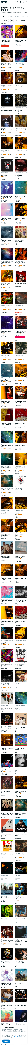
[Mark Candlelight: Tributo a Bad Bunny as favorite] (25, 344)
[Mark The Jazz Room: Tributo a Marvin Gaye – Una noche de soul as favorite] (12, 116)
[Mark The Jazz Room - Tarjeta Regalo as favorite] (25, 271)
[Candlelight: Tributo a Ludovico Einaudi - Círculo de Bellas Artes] (7, 370)
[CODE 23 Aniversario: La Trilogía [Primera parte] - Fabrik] (7, 100)
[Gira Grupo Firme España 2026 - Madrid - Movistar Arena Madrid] (21, 392)
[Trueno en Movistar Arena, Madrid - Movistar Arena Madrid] (21, 825)
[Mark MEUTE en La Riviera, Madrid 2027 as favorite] (25, 476)
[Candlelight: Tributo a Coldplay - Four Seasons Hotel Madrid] (7, 254)
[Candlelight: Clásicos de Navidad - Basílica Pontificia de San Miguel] (7, 298)
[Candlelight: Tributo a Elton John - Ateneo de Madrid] (7, 503)
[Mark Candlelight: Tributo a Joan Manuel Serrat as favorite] (25, 543)
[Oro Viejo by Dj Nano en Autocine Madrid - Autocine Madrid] (21, 78)
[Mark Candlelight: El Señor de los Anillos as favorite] (25, 294)
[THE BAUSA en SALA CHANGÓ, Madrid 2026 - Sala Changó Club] (21, 954)
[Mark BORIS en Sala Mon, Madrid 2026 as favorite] (12, 778)
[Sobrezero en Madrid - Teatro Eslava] (7, 1016)
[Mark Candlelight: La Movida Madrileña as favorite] (12, 651)
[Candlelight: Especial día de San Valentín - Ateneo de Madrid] (21, 782)
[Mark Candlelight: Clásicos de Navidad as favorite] (12, 271)
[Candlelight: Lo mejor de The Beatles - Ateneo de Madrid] (21, 254)
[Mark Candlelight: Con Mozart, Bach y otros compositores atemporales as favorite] (25, 116)
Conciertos (9, 16)
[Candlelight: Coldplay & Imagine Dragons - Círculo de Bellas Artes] (7, 459)
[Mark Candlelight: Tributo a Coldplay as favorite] (12, 249)
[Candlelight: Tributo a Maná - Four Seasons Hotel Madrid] (21, 437)
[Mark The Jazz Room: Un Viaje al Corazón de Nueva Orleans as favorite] (25, 318)
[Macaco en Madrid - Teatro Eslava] (21, 975)
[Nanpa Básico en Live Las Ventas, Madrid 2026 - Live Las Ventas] (21, 676)
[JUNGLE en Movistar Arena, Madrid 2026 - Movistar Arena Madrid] (7, 547)
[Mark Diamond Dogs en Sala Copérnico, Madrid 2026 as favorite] (25, 991)
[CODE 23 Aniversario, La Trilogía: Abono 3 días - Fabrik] (21, 592)
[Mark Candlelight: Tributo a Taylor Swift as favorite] (12, 205)
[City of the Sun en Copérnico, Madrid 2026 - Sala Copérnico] (7, 995)
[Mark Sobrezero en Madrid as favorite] (12, 1011)
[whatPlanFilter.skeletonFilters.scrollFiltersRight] (27, 16)
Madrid (2, 4)
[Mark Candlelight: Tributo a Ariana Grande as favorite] (12, 521)
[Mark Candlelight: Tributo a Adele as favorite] (12, 671)
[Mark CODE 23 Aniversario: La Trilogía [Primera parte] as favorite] (12, 96)
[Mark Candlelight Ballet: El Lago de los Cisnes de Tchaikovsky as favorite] (12, 51)
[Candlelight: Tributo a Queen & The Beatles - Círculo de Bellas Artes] (7, 415)
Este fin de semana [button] (21, 20)
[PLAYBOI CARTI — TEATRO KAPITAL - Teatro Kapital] (7, 165)
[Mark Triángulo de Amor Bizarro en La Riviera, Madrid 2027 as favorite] (12, 884)
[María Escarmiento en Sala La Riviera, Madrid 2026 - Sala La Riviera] (7, 805)
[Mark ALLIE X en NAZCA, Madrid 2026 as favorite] (25, 756)
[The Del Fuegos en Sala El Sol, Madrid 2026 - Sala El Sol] (7, 846)
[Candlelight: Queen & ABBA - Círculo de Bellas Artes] (21, 415)
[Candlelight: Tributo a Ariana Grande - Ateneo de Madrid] (7, 525)
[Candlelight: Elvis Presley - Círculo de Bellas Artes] (7, 612)
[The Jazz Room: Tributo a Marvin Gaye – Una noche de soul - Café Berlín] (7, 121)
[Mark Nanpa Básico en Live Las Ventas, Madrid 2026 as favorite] (25, 671)
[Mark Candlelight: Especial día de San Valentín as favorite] (25, 778)
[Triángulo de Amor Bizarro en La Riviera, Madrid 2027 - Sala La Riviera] (7, 889)
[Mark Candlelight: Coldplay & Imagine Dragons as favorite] (12, 454)
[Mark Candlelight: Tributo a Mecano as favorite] (12, 565)
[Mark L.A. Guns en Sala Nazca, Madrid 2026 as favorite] (12, 949)
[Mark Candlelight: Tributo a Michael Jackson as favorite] (25, 96)
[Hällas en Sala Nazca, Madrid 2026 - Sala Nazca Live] (7, 825)
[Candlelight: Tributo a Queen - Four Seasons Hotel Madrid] (21, 209)
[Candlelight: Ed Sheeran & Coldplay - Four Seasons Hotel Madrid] (7, 633)
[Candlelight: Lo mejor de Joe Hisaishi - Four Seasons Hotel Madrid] (21, 143)
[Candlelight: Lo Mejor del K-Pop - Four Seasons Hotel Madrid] (7, 592)
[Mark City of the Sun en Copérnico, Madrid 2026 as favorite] (12, 991)
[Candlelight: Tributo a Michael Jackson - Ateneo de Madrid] (7, 348)
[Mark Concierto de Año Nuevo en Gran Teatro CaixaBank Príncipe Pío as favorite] (25, 841)
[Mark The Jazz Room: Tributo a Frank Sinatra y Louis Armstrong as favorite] (12, 183)
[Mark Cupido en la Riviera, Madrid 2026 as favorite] (25, 735)
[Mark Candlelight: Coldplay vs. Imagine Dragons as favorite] (25, 800)
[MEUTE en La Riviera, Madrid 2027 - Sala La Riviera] (21, 481)
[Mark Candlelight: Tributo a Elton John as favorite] (12, 499)
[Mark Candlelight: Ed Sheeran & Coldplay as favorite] (12, 629)
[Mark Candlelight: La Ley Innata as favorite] (25, 366)
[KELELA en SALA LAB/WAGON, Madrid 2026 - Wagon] (21, 932)
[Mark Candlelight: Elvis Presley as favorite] (12, 608)
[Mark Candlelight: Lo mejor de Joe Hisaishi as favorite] (25, 138)
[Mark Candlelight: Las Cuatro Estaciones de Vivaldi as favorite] (12, 73)
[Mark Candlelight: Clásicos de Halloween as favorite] (12, 735)
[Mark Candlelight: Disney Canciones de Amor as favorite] (12, 27)
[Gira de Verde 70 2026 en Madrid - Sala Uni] (21, 719)
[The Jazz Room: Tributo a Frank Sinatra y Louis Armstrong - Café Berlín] (7, 187)
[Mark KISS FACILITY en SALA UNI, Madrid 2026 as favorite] (25, 1011)
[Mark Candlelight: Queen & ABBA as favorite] (25, 410)
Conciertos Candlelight (20, 16)
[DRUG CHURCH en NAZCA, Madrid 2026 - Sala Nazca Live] (21, 868)
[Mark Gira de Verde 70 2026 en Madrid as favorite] (25, 714)
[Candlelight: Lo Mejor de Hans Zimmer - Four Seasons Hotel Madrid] (21, 31)
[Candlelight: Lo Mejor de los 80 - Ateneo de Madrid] (21, 570)
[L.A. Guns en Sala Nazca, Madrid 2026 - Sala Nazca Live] (7, 954)
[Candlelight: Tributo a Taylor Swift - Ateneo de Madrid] (7, 209)
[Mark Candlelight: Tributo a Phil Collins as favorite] (12, 432)
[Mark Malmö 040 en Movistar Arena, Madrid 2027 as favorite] (25, 651)
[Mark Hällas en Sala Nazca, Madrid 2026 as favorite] (12, 821)
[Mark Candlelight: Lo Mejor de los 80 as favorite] (25, 565)
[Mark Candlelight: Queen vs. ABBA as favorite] (25, 608)
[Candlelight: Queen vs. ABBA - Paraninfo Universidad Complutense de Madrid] (21, 612)
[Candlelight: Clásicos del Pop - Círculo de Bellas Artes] (7, 760)
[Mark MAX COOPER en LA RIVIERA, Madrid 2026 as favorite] (12, 906)
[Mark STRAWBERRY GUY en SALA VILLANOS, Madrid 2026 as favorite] (12, 970)
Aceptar (6, 1041)
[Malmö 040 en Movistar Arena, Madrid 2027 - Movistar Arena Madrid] (21, 655)
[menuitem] (3, 16)
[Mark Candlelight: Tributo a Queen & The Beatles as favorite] (12, 410)
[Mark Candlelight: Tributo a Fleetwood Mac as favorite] (25, 161)
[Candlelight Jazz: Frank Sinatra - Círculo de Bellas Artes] (21, 525)
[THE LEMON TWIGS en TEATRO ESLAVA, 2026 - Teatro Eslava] (7, 698)
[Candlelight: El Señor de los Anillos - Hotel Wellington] (21, 298)
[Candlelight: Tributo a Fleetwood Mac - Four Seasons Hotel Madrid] (21, 165)
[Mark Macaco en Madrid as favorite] (25, 970)
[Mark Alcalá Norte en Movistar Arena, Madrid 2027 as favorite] (25, 906)
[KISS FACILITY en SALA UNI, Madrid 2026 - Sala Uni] (21, 1016)
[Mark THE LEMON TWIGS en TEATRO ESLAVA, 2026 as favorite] (12, 694)
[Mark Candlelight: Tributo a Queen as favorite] (25, 205)
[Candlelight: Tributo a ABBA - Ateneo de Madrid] (21, 187)
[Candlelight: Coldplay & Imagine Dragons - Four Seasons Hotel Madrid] (7, 481)
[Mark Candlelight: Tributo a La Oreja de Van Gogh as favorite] (25, 454)
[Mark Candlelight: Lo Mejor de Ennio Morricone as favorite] (25, 499)
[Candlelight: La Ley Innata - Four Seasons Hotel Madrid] (21, 370)
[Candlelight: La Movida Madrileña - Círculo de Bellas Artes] (7, 655)
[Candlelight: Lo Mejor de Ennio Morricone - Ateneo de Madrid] (21, 503)
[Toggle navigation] (26, 2)
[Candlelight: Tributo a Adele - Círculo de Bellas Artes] (7, 676)
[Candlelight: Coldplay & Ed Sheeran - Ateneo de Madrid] (21, 56)
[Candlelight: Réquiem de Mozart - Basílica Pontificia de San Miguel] (21, 633)
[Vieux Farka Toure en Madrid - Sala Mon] (21, 889)
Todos (3, 16)
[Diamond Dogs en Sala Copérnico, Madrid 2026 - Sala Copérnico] (21, 995)
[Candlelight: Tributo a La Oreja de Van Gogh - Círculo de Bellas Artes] (21, 459)
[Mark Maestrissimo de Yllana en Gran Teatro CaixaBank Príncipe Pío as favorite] (12, 927)
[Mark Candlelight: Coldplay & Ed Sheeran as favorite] (25, 51)
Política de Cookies (13, 1034)
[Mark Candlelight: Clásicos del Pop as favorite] (12, 756)
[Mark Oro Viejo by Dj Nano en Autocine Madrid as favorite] (25, 73)
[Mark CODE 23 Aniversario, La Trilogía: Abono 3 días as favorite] (25, 587)
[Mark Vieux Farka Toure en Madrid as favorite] (25, 884)
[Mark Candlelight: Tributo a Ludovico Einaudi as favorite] (12, 366)
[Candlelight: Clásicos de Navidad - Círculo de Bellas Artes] (7, 276)
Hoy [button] (12, 20)
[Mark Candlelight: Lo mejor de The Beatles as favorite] (25, 249)
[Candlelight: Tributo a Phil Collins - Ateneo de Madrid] (7, 437)
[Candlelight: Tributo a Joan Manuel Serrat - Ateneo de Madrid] (21, 547)
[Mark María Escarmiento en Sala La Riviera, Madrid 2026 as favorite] (12, 800)
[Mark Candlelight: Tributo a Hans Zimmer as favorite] (12, 227)
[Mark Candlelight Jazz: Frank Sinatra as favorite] (25, 521)
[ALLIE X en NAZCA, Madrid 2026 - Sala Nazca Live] (21, 760)
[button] (9, 4)
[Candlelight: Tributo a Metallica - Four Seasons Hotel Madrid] (7, 322)
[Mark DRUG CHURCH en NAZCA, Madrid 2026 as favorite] (25, 864)
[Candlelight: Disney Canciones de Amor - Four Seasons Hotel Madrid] (7, 31)
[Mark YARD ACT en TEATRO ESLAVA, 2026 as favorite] (12, 864)
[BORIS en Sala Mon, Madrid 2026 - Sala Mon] (7, 782)
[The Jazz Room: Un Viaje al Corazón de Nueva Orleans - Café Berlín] (21, 322)
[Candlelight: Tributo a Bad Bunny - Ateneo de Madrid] (21, 348)
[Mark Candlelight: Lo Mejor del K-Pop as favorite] (12, 587)
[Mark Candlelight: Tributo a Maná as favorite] (25, 432)
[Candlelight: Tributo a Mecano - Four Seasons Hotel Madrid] (7, 570)
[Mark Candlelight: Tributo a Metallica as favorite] (12, 318)
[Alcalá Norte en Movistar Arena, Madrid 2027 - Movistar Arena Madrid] (21, 911)
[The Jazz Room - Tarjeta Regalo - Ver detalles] (21, 276)
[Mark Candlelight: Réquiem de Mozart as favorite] (25, 629)
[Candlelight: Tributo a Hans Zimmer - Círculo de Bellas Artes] (7, 232)
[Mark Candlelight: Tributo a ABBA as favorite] (25, 183)
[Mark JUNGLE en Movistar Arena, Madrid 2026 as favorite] (12, 543)
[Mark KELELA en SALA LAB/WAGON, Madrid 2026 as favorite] (25, 927)
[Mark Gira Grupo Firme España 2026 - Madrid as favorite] (25, 388)
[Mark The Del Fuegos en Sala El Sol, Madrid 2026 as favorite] (12, 841)
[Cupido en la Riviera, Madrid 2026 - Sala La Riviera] (21, 740)
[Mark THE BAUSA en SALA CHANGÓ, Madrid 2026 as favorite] (25, 949)
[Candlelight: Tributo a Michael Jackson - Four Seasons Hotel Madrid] (21, 100)
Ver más (25, 12)
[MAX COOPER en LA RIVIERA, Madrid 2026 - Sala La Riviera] (7, 911)
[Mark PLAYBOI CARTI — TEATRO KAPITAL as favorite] (12, 161)
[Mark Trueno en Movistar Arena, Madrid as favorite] (25, 821)
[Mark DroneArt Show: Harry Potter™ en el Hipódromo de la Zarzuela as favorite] (12, 714)
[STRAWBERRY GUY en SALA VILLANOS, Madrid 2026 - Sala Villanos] (7, 975)
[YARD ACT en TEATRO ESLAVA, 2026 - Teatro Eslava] (7, 868)
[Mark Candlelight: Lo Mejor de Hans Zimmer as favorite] (25, 27)
